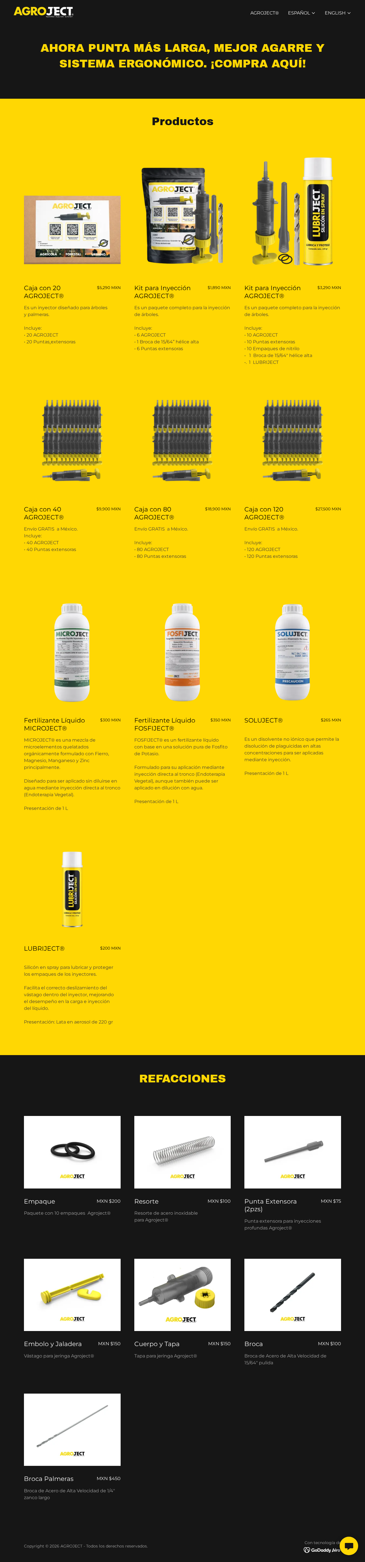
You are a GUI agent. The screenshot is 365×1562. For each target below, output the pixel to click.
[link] (44, 12)
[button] (302, 13)
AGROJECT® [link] (264, 13)
